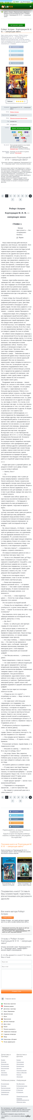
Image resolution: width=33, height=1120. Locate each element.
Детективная (20, 1064)
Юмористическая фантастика (18, 118)
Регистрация (26, 1)
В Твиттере (15, 51)
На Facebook (16, 47)
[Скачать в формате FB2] (14, 136)
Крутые (3, 1070)
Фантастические (5, 1088)
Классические (5, 1068)
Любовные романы (9, 1006)
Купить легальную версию (20, 128)
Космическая (20, 1066)
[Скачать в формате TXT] (27, 136)
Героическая (20, 1062)
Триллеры (4, 1072)
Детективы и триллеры (10, 1009)
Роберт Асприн (14, 112)
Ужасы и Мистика (22, 1072)
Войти (17, 1)
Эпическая (20, 1076)
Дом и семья (7, 1024)
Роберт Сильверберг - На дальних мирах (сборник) (24, 884)
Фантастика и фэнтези (10, 1003)
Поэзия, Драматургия (9, 1042)
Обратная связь (21, 1102)
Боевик (3, 1060)
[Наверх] (28, 1116)
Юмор (5, 1036)
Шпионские (4, 1074)
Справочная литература (10, 1031)
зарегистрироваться (21, 930)
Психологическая (21, 1070)
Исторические (5, 1066)
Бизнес (5, 1026)
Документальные (8, 1014)
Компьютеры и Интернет (10, 1039)
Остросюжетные (5, 1090)
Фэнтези (19, 1074)
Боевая (19, 1060)
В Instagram (15, 55)
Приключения (7, 1019)
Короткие (3, 1086)
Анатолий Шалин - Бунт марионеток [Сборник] (8, 884)
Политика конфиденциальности (23, 1099)
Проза (5, 1016)
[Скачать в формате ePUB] (21, 136)
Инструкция (18, 153)
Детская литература (9, 1021)
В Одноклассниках (17, 59)
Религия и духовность (9, 1029)
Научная (19, 1068)
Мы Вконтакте (16, 63)
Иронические (5, 1064)
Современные (5, 1092)
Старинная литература (10, 1034)
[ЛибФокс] (7, 6)
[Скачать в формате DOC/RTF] (17, 142)
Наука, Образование (9, 1011)
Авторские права (16, 25)
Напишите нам (14, 149)
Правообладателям (22, 1096)
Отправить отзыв (16, 991)
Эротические (4, 1094)
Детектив (3, 1062)
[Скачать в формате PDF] (24, 142)
